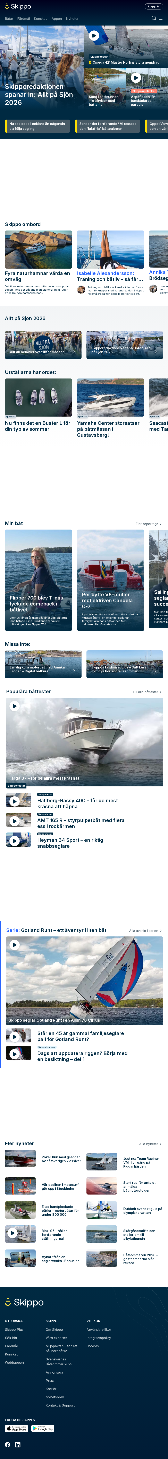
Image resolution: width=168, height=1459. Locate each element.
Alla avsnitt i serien (143, 931)
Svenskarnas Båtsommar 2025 (59, 1361)
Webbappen (14, 1362)
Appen (57, 18)
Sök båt (11, 1338)
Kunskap (41, 18)
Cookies (92, 1346)
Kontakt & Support (60, 1405)
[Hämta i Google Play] (42, 1428)
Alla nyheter (148, 1144)
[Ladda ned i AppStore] (16, 1428)
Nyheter (72, 18)
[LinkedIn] (17, 1445)
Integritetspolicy (98, 1338)
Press (50, 1381)
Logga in (154, 6)
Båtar (9, 18)
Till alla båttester (145, 692)
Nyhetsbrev (55, 1397)
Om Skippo (54, 1329)
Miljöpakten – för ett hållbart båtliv (61, 1348)
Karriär (51, 1389)
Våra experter (56, 1338)
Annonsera (54, 1372)
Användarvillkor (98, 1329)
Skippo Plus (14, 1329)
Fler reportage (147, 524)
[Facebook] (7, 1445)
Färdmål (23, 18)
